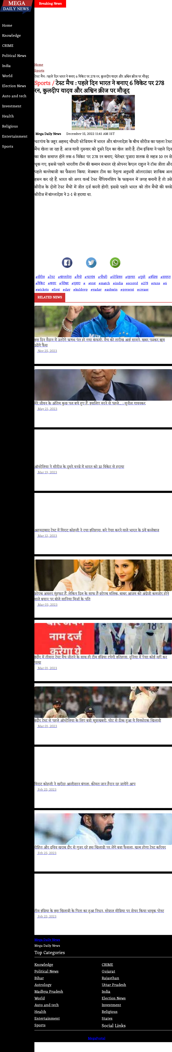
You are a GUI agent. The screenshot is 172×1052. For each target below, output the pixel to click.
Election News (14, 86)
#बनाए (52, 283)
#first (56, 290)
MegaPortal (96, 1038)
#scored (132, 283)
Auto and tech (14, 96)
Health (8, 116)
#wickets (42, 290)
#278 (144, 283)
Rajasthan (110, 978)
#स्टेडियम (116, 277)
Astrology (42, 985)
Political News (14, 56)
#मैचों (78, 277)
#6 (165, 283)
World (7, 76)
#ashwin (110, 290)
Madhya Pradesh (48, 991)
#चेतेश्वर (64, 283)
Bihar (39, 978)
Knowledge (11, 35)
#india (118, 283)
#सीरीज (40, 277)
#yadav (96, 290)
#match (104, 283)
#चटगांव (90, 277)
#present (127, 290)
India (6, 66)
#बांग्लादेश (65, 277)
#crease (143, 290)
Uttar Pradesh (114, 985)
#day (66, 290)
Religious (10, 126)
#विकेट (40, 283)
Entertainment (14, 136)
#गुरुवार (130, 277)
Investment (11, 106)
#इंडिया (153, 277)
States (107, 1018)
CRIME (7, 45)
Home (7, 25)
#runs (155, 283)
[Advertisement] (103, 39)
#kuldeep (80, 290)
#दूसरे (141, 277)
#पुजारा (76, 283)
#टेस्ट (51, 277)
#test (92, 283)
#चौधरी (102, 277)
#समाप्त (165, 277)
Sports (7, 146)
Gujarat (108, 971)
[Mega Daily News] (16, 18)
